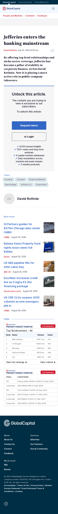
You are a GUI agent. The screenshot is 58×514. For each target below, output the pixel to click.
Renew (7, 469)
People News (41, 185)
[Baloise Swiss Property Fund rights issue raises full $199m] (49, 247)
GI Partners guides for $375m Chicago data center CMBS (22, 228)
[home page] (11, 8)
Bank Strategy (10, 185)
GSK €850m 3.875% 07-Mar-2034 (31, 403)
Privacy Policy (37, 485)
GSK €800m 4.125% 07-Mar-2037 (31, 399)
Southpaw (42, 16)
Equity (7, 257)
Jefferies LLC (26, 185)
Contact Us (9, 444)
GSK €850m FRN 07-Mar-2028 (30, 386)
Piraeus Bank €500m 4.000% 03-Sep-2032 (35, 381)
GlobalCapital (9, 2)
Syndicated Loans (12, 291)
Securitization (25, 2)
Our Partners (36, 444)
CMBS (7, 237)
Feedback (8, 453)
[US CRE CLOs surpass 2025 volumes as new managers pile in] (49, 301)
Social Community (39, 449)
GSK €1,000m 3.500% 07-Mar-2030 (32, 394)
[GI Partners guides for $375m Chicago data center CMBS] (49, 227)
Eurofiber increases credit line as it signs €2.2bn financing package (21, 282)
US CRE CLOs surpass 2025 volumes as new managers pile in (22, 301)
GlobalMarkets (42, 2)
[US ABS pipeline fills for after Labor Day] (49, 266)
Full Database (48, 326)
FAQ (6, 465)
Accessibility (10, 485)
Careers (8, 449)
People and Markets (12, 16)
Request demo (29, 125)
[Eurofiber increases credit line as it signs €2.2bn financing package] (49, 281)
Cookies (19, 491)
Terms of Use (23, 485)
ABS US (7, 272)
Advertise (34, 440)
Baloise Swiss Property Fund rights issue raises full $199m (22, 247)
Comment (29, 16)
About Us (8, 440)
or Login (29, 136)
